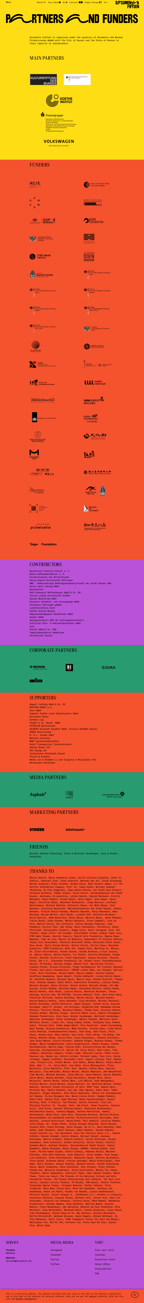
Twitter (54, 1259)
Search (40, 2)
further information (26, 1299)
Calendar (100, 1254)
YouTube (54, 1264)
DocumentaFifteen (127, 4)
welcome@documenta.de (18, 1260)
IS (64, 2)
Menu (8, 2)
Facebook (55, 1254)
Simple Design (92, 2)
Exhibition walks (105, 1259)
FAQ (97, 1273)
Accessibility (103, 1268)
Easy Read (53, 2)
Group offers (102, 1264)
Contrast (74, 2)
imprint (92, 1296)
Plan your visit (104, 1250)
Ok (134, 1294)
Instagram (56, 1250)
